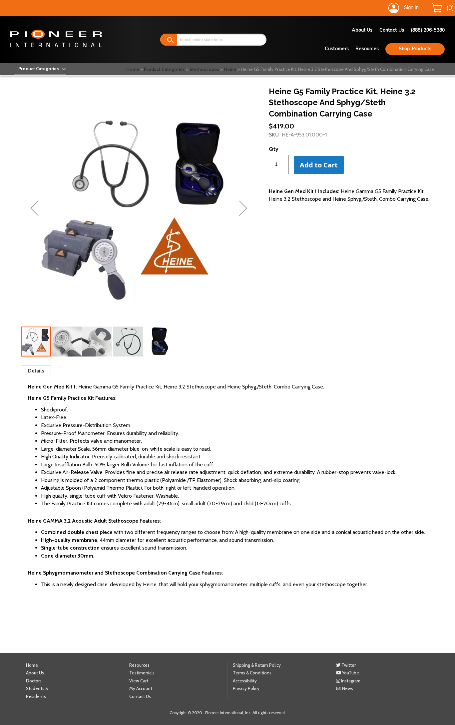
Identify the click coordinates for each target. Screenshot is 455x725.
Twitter (348, 665)
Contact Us (391, 30)
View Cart (138, 680)
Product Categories (164, 69)
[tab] (36, 370)
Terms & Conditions (252, 672)
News (347, 688)
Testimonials (142, 672)
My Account (140, 688)
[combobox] (213, 40)
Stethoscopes (204, 69)
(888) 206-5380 (428, 30)
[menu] (40, 69)
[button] (34, 208)
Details (36, 370)
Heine (230, 69)
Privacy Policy (246, 688)
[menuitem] (40, 69)
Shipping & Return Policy (257, 665)
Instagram (350, 680)
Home (132, 69)
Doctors (34, 680)
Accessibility (245, 680)
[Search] (168, 40)
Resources (366, 49)
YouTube (350, 672)
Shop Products (415, 49)
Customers (337, 49)
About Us (362, 30)
